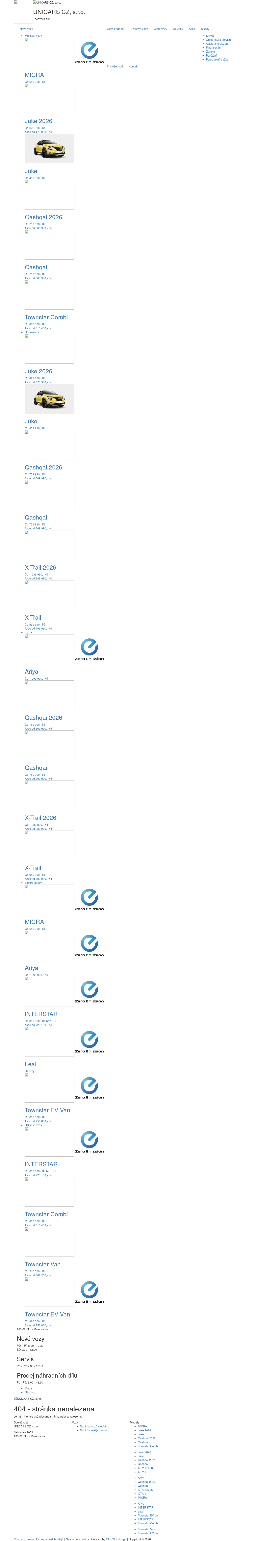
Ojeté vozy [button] (160, 29)
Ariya (141, 1478)
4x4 (27, 632)
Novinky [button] (178, 29)
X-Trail (142, 1472)
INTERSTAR (145, 1507)
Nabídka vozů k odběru (94, 1426)
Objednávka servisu (218, 40)
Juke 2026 (144, 1430)
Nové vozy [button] (27, 29)
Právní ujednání (24, 1539)
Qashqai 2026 (147, 1438)
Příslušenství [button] (115, 66)
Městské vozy (34, 36)
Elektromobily (33, 883)
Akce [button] (192, 29)
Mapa (28, 1388)
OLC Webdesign (116, 1539)
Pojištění (211, 55)
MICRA (142, 1426)
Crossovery (32, 332)
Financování (213, 47)
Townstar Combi (148, 1446)
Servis (210, 36)
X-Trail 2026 (145, 1468)
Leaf (140, 1511)
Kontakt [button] (133, 66)
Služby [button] (205, 29)
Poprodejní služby (217, 59)
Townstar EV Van (148, 1515)
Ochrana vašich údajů (50, 1539)
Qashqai (143, 1442)
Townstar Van (146, 1529)
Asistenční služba (217, 44)
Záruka (210, 51)
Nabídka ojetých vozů (93, 1430)
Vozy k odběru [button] (116, 29)
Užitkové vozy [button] (139, 29)
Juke (141, 1434)
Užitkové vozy (34, 1125)
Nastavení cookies (77, 1539)
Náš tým (30, 1392)
